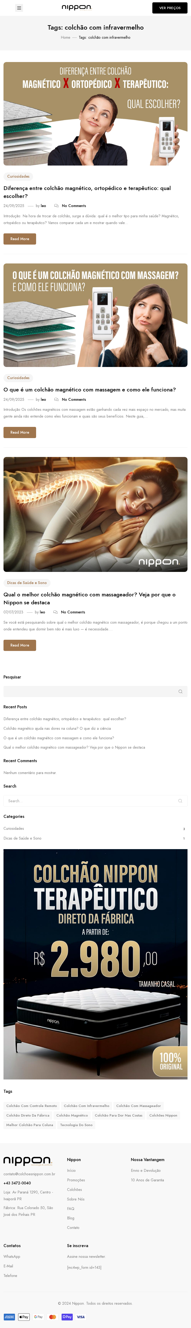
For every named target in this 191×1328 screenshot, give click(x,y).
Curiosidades (18, 176)
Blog (70, 1218)
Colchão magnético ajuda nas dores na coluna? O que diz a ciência (57, 728)
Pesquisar (12, 677)
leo (43, 205)
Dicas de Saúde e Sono (27, 582)
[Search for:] (95, 800)
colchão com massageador (138, 1105)
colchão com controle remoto (31, 1105)
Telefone (10, 1275)
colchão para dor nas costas (118, 1115)
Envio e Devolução (146, 1170)
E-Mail (8, 1266)
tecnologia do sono (76, 1124)
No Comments (74, 205)
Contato (73, 1227)
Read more (19, 239)
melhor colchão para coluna (29, 1124)
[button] (170, 8)
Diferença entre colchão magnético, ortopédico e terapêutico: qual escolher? (87, 192)
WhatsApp (11, 1256)
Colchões (74, 1189)
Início (71, 1170)
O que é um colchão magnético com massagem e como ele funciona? (89, 389)
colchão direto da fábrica (27, 1115)
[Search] (180, 800)
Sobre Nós (76, 1199)
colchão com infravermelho (86, 1105)
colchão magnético (72, 1115)
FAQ (70, 1208)
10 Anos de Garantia (147, 1180)
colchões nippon (163, 1115)
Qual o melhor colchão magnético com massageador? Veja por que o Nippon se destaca (89, 598)
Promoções (76, 1180)
